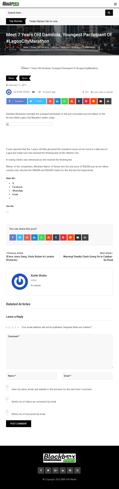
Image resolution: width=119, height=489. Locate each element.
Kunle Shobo (39, 275)
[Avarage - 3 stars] (12, 327)
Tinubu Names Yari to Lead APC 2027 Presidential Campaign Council (66, 21)
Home (11, 47)
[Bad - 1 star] (6, 327)
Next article (106, 253)
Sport (24, 78)
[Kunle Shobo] (33, 92)
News (19, 47)
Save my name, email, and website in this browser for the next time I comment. (52, 389)
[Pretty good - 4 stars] (15, 327)
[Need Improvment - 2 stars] (9, 327)
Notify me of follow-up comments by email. (34, 401)
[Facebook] (12, 237)
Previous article (15, 253)
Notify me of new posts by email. (29, 414)
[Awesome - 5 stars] (18, 327)
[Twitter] (20, 237)
